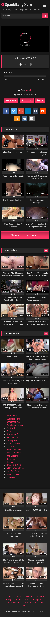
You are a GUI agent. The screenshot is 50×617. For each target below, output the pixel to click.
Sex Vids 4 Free (13, 434)
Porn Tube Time (13, 450)
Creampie (12, 100)
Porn (8, 431)
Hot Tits (9, 462)
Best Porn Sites (13, 453)
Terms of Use (22, 599)
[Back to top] (42, 609)
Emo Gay (10, 477)
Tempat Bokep (12, 474)
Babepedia (37, 599)
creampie (28, 100)
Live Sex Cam (12, 471)
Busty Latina (30, 602)
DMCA (29, 596)
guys (41, 100)
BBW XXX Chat (13, 465)
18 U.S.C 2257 (15, 596)
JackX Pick (11, 447)
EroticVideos (12, 428)
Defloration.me (13, 422)
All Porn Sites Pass (15, 468)
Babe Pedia (11, 416)
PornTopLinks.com (14, 425)
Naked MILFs (14, 602)
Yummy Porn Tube (14, 440)
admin (29, 90)
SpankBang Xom (18, 4)
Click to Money (13, 443)
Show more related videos (25, 235)
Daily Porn (11, 459)
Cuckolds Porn (13, 419)
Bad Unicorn (12, 437)
